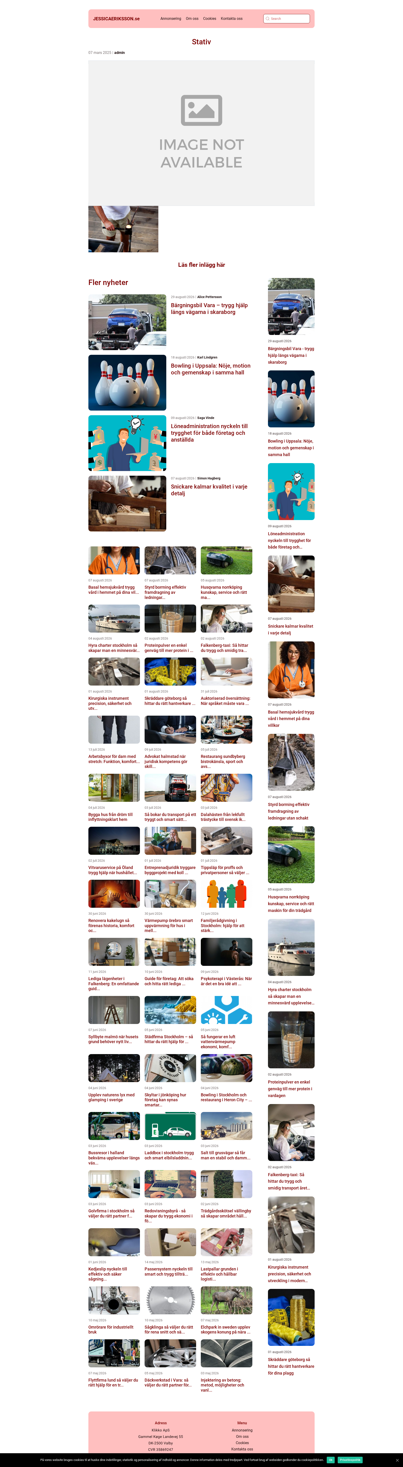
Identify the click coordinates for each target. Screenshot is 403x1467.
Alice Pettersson (209, 297)
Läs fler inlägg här (201, 264)
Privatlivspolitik (350, 1460)
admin (119, 52)
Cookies (209, 18)
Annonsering (170, 18)
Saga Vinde (205, 418)
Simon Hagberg (208, 478)
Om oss (192, 18)
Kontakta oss (232, 18)
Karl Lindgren (207, 357)
